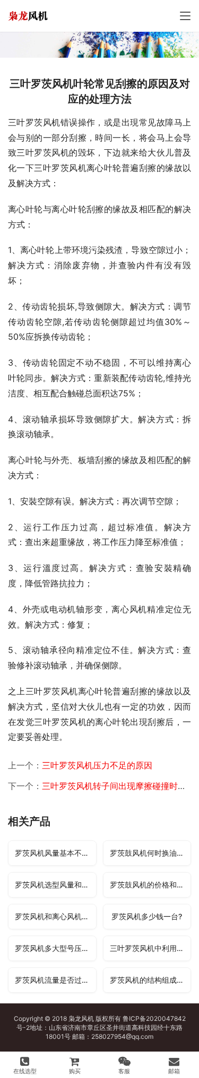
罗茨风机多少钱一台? (146, 916)
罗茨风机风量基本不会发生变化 (55, 852)
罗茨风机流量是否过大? (54, 979)
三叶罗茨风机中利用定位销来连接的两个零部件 (150, 948)
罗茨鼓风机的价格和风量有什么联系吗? (150, 884)
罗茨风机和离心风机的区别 (55, 916)
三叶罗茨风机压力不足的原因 (97, 765)
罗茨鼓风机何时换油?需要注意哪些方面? (150, 852)
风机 (87, 1018)
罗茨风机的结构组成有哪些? (150, 979)
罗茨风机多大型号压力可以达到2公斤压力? (55, 948)
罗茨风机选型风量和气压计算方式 (55, 884)
